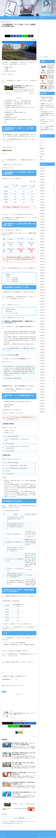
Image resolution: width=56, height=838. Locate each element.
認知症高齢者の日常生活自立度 (10, 117)
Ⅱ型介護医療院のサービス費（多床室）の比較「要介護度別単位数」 (18, 102)
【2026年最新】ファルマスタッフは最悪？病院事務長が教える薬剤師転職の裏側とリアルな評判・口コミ (47, 114)
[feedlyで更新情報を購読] (12, 717)
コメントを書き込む (19, 818)
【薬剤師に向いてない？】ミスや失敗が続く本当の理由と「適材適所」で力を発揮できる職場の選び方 (47, 106)
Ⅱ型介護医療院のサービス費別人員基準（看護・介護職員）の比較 (17, 103)
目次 (18, 97)
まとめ (5, 122)
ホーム (33, 833)
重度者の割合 (8, 115)
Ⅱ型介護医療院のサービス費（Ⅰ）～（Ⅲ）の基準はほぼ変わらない (18, 100)
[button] (30, 36)
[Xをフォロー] (10, 717)
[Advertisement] (19, 30)
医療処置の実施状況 (9, 114)
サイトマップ (39, 833)
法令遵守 (4, 691)
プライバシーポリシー (46, 834)
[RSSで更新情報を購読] (14, 717)
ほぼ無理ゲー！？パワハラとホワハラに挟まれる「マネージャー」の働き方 (47, 121)
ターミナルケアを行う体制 (11, 110)
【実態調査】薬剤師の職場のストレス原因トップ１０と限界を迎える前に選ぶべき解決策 (47, 99)
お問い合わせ (52, 833)
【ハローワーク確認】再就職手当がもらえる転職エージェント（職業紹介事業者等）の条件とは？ (47, 129)
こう (11, 711)
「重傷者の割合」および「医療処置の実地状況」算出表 (15, 112)
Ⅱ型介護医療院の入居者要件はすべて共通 (12, 105)
